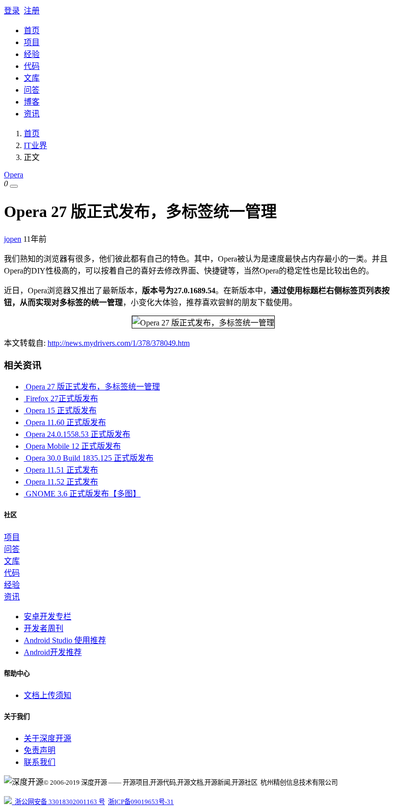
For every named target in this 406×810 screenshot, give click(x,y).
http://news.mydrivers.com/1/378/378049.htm (119, 343)
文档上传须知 (47, 695)
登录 (12, 10)
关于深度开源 (47, 738)
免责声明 (39, 750)
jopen (12, 239)
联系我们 (39, 762)
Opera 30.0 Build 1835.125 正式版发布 (88, 458)
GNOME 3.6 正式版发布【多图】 (82, 493)
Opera (13, 174)
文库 (32, 78)
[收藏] (14, 186)
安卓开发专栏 (47, 616)
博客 (32, 102)
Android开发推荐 (53, 652)
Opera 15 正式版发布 (60, 410)
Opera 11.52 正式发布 (61, 482)
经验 (32, 54)
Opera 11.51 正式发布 (61, 470)
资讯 (32, 113)
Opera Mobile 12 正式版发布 (72, 446)
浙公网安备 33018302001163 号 (58, 802)
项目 (32, 42)
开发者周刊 (43, 628)
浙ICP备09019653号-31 (141, 802)
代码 (32, 66)
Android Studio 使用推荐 (65, 640)
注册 (32, 10)
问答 (32, 90)
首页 (32, 30)
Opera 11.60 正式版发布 (65, 422)
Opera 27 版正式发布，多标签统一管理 (92, 386)
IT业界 (35, 145)
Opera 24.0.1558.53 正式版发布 (77, 434)
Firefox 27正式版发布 (61, 398)
